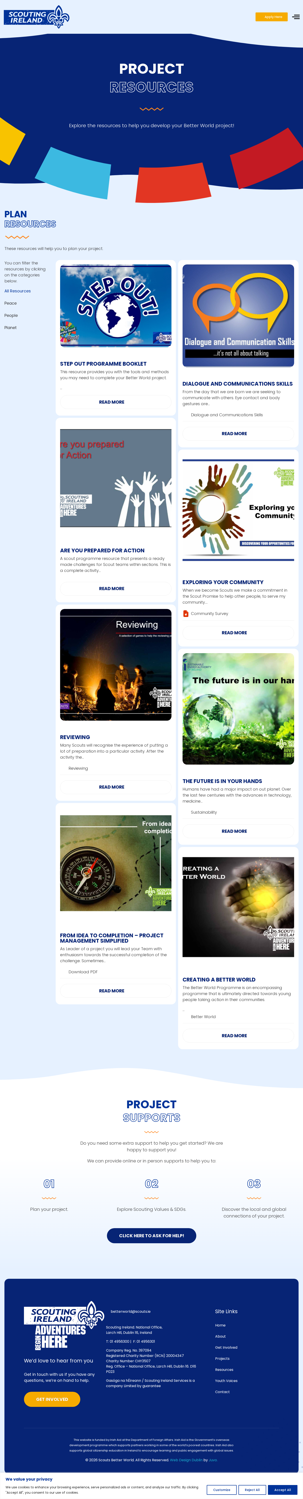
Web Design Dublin (186, 1460)
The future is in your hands (222, 781)
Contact (222, 1391)
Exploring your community (223, 582)
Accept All (282, 1490)
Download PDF (83, 972)
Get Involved (226, 1347)
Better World (203, 1016)
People (11, 315)
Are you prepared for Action (102, 550)
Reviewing (75, 737)
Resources (224, 1369)
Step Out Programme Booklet (103, 363)
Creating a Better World (219, 979)
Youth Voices (226, 1380)
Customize (221, 1490)
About (220, 1336)
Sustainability (204, 812)
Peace (10, 303)
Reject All (252, 1490)
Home (220, 1325)
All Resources (17, 291)
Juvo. (213, 1460)
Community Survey (209, 613)
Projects (222, 1358)
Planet (10, 327)
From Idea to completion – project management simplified (111, 938)
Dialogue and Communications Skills (238, 383)
